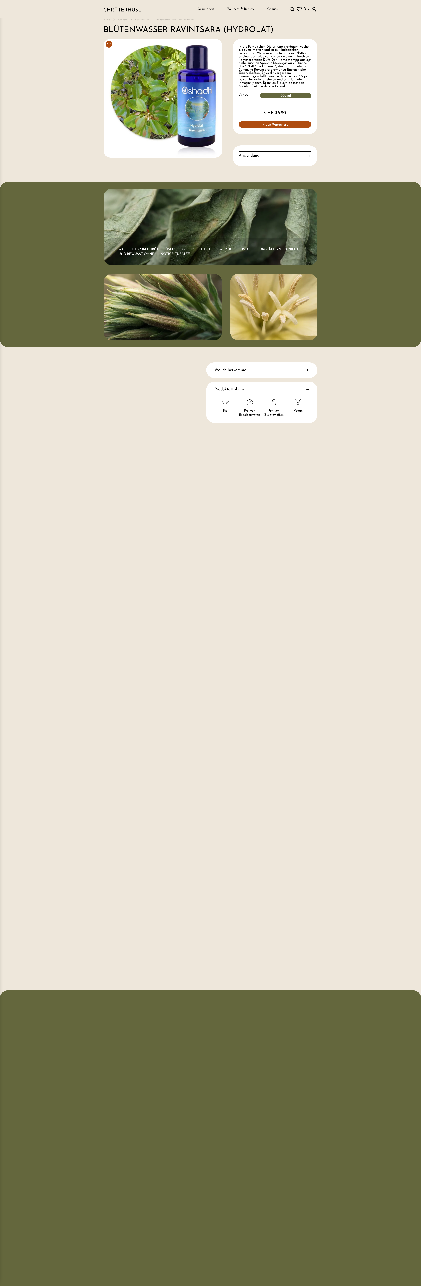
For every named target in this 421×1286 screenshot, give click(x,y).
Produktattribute (229, 389)
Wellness (122, 20)
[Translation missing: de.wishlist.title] (299, 9)
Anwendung (249, 156)
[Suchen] (292, 9)
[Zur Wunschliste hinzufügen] (109, 44)
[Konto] (313, 9)
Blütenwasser (142, 20)
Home (107, 20)
